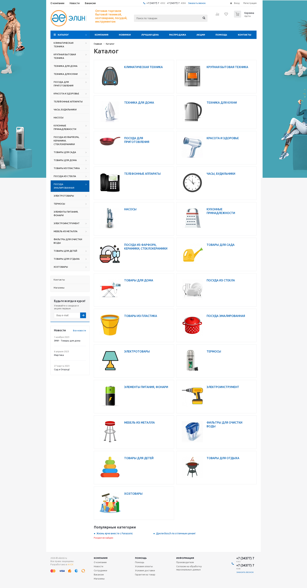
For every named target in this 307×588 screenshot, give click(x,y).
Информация (185, 558)
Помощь (221, 34)
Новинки (125, 34)
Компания (101, 34)
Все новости (79, 330)
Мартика (59, 355)
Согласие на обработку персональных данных (189, 568)
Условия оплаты (144, 566)
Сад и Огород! (62, 369)
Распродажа (177, 34)
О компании (100, 562)
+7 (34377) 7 (152, 3)
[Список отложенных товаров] (226, 15)
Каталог (63, 34)
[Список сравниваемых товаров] (217, 15)
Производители (185, 562)
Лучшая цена (150, 34)
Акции (200, 34)
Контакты (244, 34)
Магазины (99, 578)
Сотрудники (100, 570)
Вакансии (99, 574)
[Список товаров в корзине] (244, 16)
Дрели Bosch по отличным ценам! (175, 533)
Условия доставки (145, 570)
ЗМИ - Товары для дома (67, 340)
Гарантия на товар (145, 574)
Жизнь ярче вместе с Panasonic (114, 533)
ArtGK (70, 564)
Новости (98, 566)
